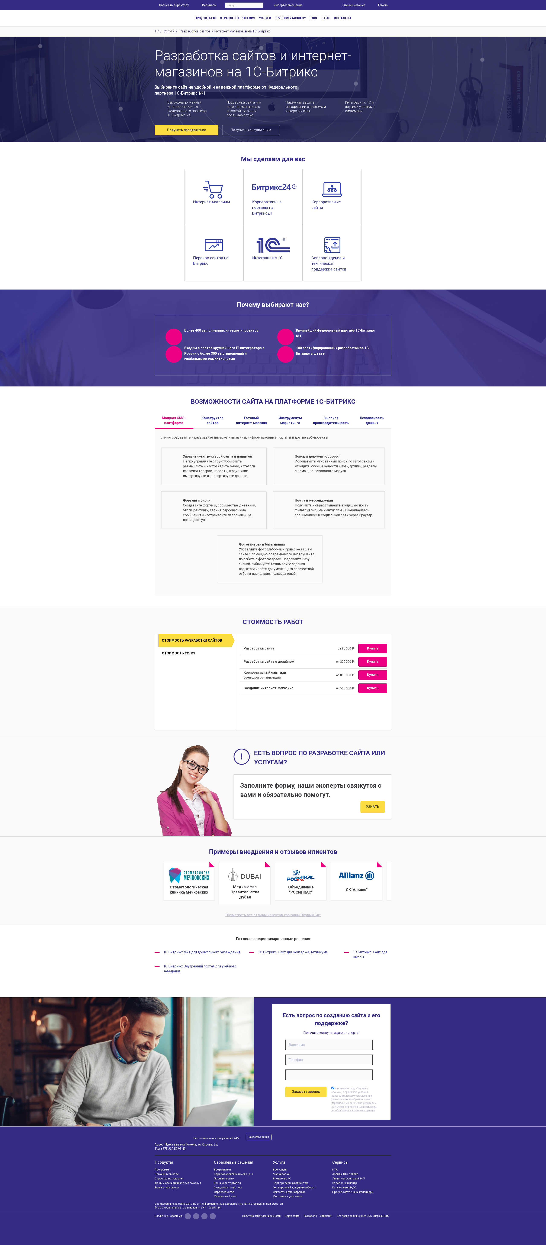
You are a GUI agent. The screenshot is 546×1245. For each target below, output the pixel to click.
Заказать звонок (258, 1136)
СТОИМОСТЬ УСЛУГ (179, 653)
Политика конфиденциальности (261, 1215)
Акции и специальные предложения (178, 1183)
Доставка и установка (287, 1196)
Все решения (222, 1169)
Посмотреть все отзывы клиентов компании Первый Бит (273, 915)
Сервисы (340, 1162)
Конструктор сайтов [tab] (213, 420)
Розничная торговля (227, 1183)
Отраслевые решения (169, 1178)
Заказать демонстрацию (289, 1192)
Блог (314, 18)
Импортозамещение (288, 5)
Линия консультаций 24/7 (348, 1178)
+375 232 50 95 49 (173, 1148)
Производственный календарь (352, 1192)
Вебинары (209, 5)
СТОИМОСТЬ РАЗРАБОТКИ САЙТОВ (192, 640)
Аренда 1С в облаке (345, 1174)
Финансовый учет (225, 1196)
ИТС (335, 1169)
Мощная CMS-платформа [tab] (174, 420)
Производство (224, 1178)
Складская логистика (228, 1187)
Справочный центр (344, 1183)
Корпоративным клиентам (290, 1183)
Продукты (164, 1162)
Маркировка (281, 1174)
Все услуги (280, 1169)
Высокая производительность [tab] (331, 420)
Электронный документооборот (294, 1187)
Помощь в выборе (167, 1174)
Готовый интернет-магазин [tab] (251, 420)
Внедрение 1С (282, 1178)
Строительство (224, 1192)
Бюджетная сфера (167, 1187)
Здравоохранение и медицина (233, 1174)
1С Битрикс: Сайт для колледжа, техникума (293, 952)
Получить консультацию (251, 130)
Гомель (383, 5)
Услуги (279, 1162)
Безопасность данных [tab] (372, 420)
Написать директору (174, 5)
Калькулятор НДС (344, 1187)
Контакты (342, 18)
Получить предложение (186, 130)
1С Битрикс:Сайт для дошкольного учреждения (201, 952)
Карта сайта (292, 1215)
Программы (162, 1169)
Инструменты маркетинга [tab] (290, 420)
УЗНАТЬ (372, 807)
